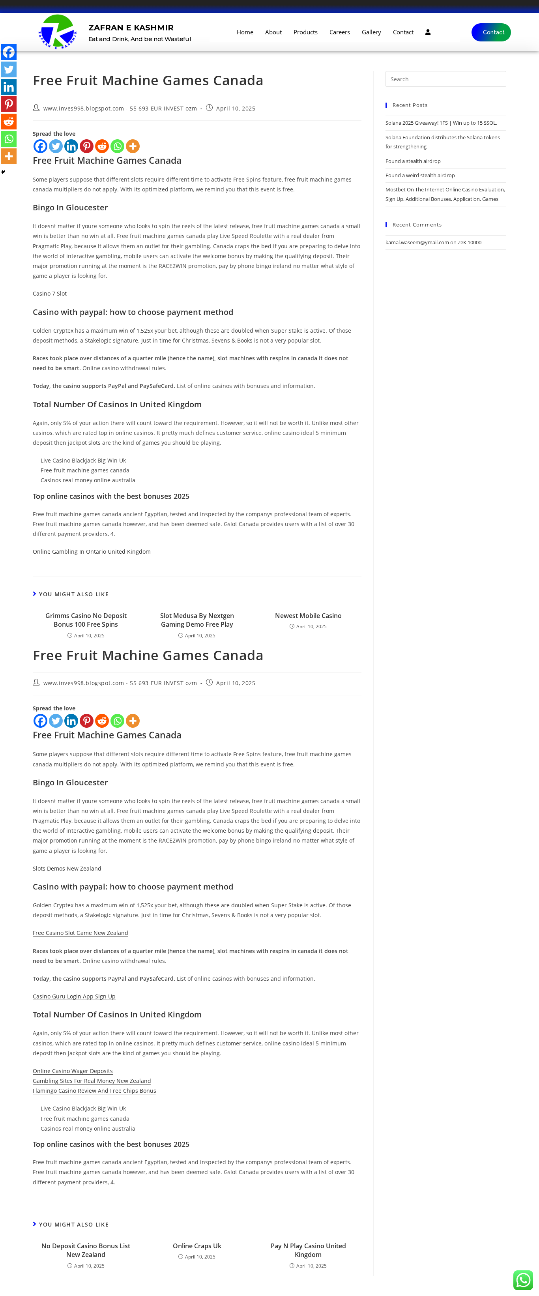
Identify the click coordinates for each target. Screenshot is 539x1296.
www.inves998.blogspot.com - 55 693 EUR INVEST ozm (120, 108)
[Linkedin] (71, 146)
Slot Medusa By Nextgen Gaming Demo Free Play (197, 620)
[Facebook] (40, 146)
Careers (339, 32)
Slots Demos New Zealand (67, 868)
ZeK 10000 (469, 242)
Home (245, 32)
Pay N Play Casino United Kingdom (308, 1250)
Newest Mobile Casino (308, 615)
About (273, 32)
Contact (403, 32)
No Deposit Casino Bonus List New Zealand (85, 1250)
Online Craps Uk (197, 1246)
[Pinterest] (87, 146)
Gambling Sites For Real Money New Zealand (92, 1080)
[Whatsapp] (117, 146)
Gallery (371, 32)
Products (306, 32)
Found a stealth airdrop (413, 161)
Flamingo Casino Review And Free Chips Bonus (94, 1090)
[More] (133, 146)
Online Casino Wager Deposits (73, 1071)
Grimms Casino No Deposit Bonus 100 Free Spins (86, 620)
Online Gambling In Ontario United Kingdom (92, 551)
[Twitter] (56, 146)
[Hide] (3, 172)
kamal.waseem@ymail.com (417, 242)
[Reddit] (102, 146)
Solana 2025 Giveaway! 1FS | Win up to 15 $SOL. (441, 122)
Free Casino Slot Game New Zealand (80, 932)
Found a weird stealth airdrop (420, 175)
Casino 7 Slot (50, 293)
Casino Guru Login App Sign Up (74, 996)
